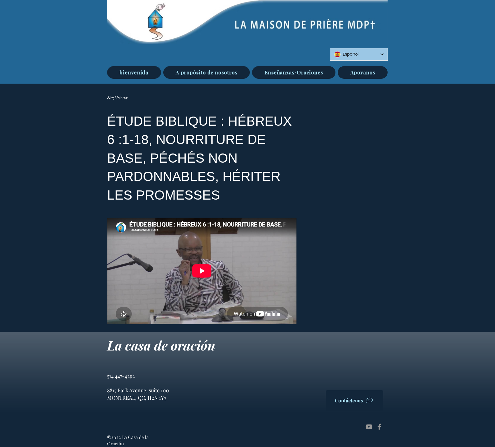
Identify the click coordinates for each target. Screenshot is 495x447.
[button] (206, 72)
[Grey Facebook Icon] (379, 427)
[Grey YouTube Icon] (369, 427)
